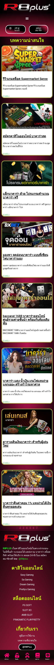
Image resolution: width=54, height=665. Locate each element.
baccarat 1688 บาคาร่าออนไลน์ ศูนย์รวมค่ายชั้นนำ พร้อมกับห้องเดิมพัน (26, 319)
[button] (27, 18)
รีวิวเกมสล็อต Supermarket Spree (25, 79)
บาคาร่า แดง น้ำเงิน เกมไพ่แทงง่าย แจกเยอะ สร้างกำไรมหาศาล (25, 382)
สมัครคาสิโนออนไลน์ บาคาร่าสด (24, 136)
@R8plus (23, 558)
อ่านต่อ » (6, 96)
